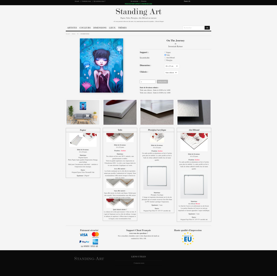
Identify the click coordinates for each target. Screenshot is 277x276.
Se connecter (134, 1)
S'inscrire (143, 1)
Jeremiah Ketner (85, 34)
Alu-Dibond (170, 58)
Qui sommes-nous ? (99, 1)
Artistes (72, 27)
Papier (168, 52)
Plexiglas (169, 60)
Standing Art (138, 11)
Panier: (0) (187, 1)
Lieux (112, 27)
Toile (168, 55)
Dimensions (99, 27)
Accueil (77, 1)
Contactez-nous (86, 1)
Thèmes (122, 27)
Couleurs (85, 27)
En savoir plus (144, 57)
